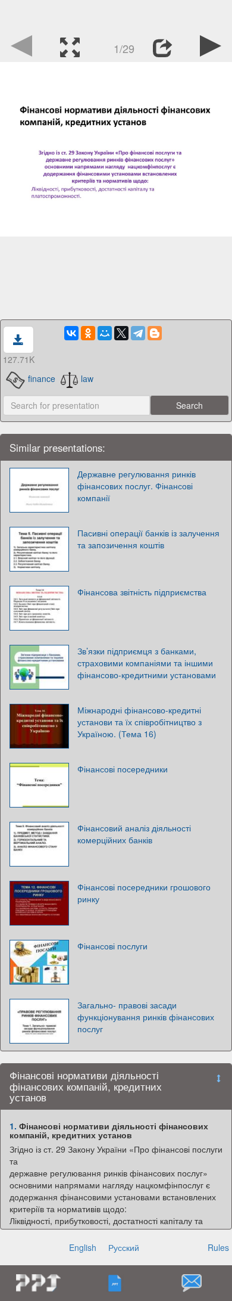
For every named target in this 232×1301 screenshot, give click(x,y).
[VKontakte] (71, 333)
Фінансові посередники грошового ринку (144, 893)
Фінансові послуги (112, 946)
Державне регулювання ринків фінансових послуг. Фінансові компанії (136, 486)
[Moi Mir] (105, 333)
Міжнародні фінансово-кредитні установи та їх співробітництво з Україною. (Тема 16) (139, 722)
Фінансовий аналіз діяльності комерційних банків (134, 834)
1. (13, 1126)
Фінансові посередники (122, 769)
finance (41, 378)
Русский (123, 1247)
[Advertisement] (116, 15)
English (82, 1247)
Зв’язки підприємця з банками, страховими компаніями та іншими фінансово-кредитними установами (146, 663)
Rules (218, 1247)
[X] (121, 333)
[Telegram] (138, 333)
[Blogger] (155, 333)
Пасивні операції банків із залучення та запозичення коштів (148, 539)
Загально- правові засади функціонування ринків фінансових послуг (145, 1017)
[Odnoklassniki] (88, 333)
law (87, 378)
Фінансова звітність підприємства (141, 592)
